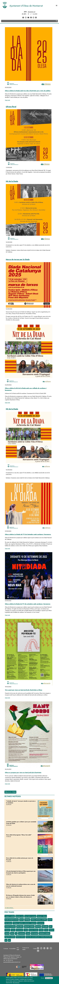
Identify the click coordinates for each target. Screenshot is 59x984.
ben (6, 940)
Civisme (28, 933)
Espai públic (45, 926)
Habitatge (27, 919)
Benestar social (19, 916)
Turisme (13, 930)
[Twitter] (26, 17)
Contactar (5, 948)
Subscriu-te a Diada (10, 792)
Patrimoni (51, 930)
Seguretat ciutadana (29, 926)
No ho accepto (49, 978)
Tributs (12, 933)
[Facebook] (31, 17)
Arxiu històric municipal (30, 916)
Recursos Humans (33, 930)
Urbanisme (38, 926)
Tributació (7, 930)
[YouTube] (28, 17)
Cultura (25, 930)
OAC (50, 926)
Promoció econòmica (10, 926)
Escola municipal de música (11, 919)
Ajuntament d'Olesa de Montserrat (26, 5)
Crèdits (34, 948)
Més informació (16, 982)
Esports (21, 919)
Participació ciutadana (44, 933)
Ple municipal (34, 933)
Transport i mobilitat (9, 916)
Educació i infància (41, 916)
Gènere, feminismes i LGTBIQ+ (38, 919)
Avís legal (18, 948)
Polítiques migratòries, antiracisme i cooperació (24, 923)
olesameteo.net (31, 12)
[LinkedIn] (36, 17)
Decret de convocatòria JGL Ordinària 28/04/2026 (39, 937)
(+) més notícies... (9, 908)
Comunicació (41, 923)
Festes (46, 930)
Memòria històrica (20, 937)
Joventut (50, 919)
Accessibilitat (12, 948)
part (9, 940)
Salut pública (20, 926)
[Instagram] (33, 17)
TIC (16, 933)
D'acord (42, 978)
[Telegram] (23, 17)
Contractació (21, 933)
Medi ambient (8, 923)
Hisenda (7, 933)
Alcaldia (41, 930)
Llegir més (7, 100)
